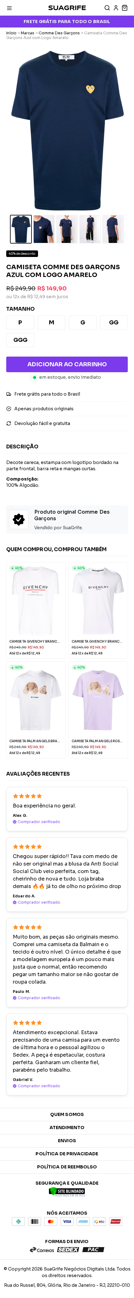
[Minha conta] (116, 8)
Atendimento (67, 1127)
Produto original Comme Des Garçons (72, 515)
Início (11, 33)
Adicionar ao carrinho (67, 364)
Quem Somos (67, 1114)
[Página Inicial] (67, 8)
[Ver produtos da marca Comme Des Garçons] (18, 520)
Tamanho (20, 309)
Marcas (27, 33)
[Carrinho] (124, 8)
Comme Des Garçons (59, 33)
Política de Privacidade (67, 1154)
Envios (67, 1140)
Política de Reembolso (67, 1167)
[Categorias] (9, 7)
